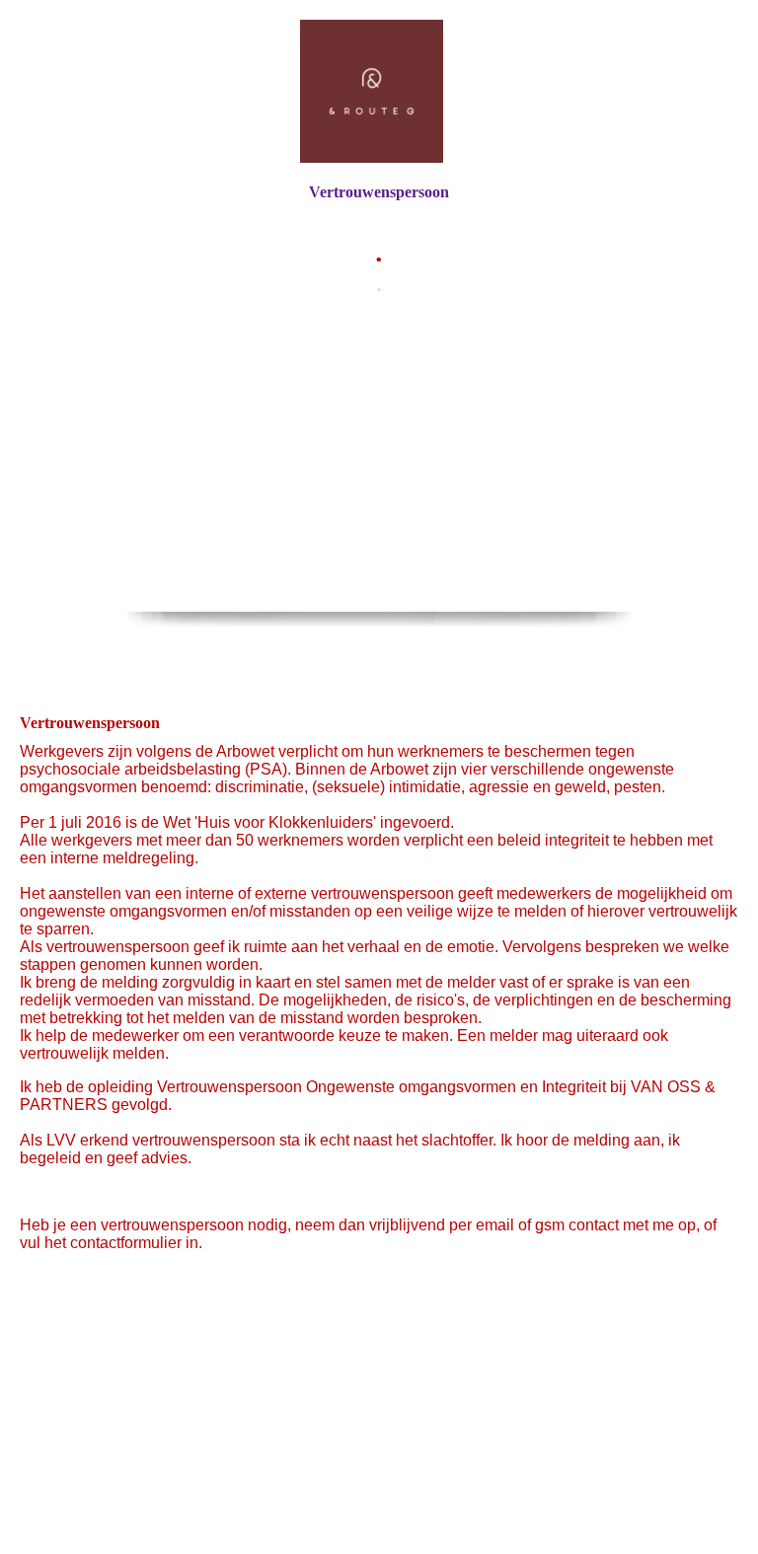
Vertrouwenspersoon (379, 192)
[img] (379, 91)
